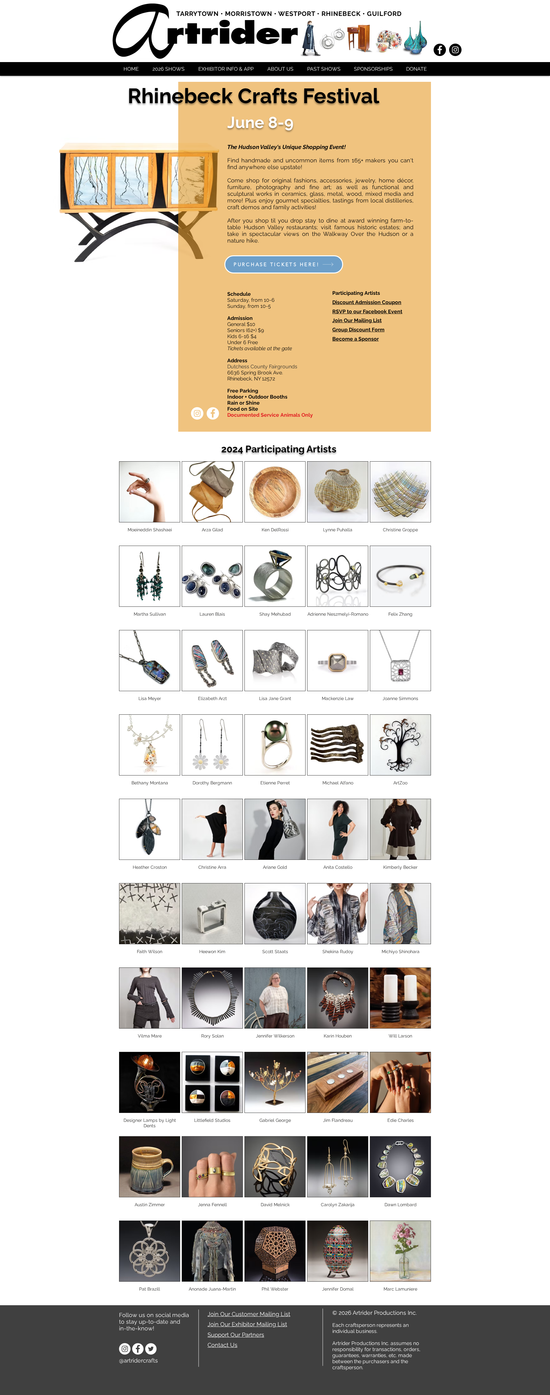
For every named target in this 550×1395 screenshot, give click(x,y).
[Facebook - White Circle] (213, 413)
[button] (168, 68)
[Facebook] (138, 1349)
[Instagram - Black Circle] (455, 50)
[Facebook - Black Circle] (440, 50)
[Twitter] (151, 1349)
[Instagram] (124, 1349)
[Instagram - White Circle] (197, 413)
